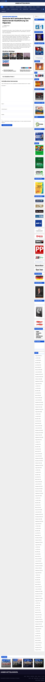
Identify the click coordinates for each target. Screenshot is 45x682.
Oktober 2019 (37, 540)
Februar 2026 (37, 369)
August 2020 (37, 523)
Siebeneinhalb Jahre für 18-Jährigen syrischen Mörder (25, 71)
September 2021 (38, 493)
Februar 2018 (37, 586)
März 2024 (37, 423)
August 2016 (37, 628)
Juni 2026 (37, 360)
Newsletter (25, 9)
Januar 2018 (37, 589)
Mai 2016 (36, 635)
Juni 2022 (37, 472)
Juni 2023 (37, 444)
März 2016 (37, 640)
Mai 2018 (36, 579)
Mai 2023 (36, 446)
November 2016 (38, 621)
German (37, 16)
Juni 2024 (37, 416)
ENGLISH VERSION (33, 9)
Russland (28, 660)
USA (30, 660)
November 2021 (38, 488)
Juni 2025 (37, 388)
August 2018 (37, 572)
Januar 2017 (37, 617)
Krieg (39, 660)
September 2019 (38, 542)
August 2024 (37, 411)
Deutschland (4, 659)
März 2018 (37, 584)
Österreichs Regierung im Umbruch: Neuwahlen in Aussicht (10, 71)
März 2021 (37, 507)
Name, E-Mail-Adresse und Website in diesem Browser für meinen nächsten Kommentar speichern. (16, 122)
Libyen (16, 16)
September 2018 (38, 570)
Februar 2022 (37, 481)
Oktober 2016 (37, 624)
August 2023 (37, 439)
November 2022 (38, 460)
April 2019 (37, 554)
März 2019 (37, 556)
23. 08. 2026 (5, 664)
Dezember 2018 (38, 563)
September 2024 (38, 409)
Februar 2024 (37, 425)
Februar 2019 (37, 558)
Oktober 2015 (37, 649)
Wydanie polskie (14, 9)
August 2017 (37, 600)
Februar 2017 (37, 614)
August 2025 (37, 383)
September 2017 (38, 598)
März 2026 (37, 367)
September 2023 (38, 437)
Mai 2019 (36, 551)
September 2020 (38, 521)
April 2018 (37, 582)
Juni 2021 (37, 500)
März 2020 (37, 535)
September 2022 (38, 465)
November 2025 (38, 376)
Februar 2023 (37, 453)
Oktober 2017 (37, 596)
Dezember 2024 (38, 402)
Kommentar (4, 85)
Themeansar (17, 678)
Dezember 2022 (38, 458)
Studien (3, 9)
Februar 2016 (37, 642)
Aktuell (25, 676)
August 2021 (37, 495)
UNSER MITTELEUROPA (22, 3)
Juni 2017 (37, 605)
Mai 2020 (36, 530)
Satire (8, 9)
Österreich (3, 660)
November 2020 (38, 516)
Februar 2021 (37, 509)
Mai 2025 (36, 390)
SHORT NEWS (7, 660)
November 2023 (38, 432)
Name (3, 103)
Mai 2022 (36, 474)
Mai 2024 (37, 418)
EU (30, 659)
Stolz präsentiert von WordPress (5, 678)
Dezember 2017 (38, 591)
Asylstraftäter (15, 659)
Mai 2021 (36, 502)
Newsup (13, 678)
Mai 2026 (36, 362)
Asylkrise (13, 16)
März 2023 (37, 451)
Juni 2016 (37, 633)
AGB (20, 9)
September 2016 (38, 626)
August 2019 (37, 544)
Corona (43, 676)
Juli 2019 (36, 547)
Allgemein (9, 16)
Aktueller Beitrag (5, 16)
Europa (25, 660)
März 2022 (37, 479)
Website (3, 114)
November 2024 (38, 404)
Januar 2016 (37, 645)
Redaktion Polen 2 (6, 25)
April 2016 (37, 638)
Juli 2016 (36, 631)
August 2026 (37, 355)
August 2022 (37, 467)
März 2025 (37, 395)
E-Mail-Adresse (4, 109)
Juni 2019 (37, 549)
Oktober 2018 (37, 568)
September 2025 (38, 381)
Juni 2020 (37, 528)
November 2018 (38, 565)
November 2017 (38, 593)
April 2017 (37, 610)
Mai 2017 (36, 607)
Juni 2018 (37, 577)
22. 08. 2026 (38, 664)
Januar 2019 (37, 561)
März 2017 (37, 612)
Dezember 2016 (38, 619)
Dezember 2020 (38, 514)
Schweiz (36, 676)
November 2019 (38, 537)
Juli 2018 (36, 575)
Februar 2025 (37, 397)
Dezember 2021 (38, 486)
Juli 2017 (36, 603)
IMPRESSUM (4, 11)
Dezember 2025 (38, 374)
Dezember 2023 (38, 430)
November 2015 (38, 647)
